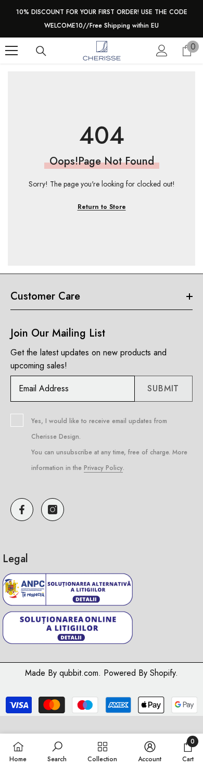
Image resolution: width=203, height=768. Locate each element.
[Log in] (162, 50)
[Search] (41, 51)
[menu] (11, 50)
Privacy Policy (103, 468)
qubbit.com (78, 673)
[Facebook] (21, 509)
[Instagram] (52, 509)
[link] (57, 751)
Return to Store (102, 207)
